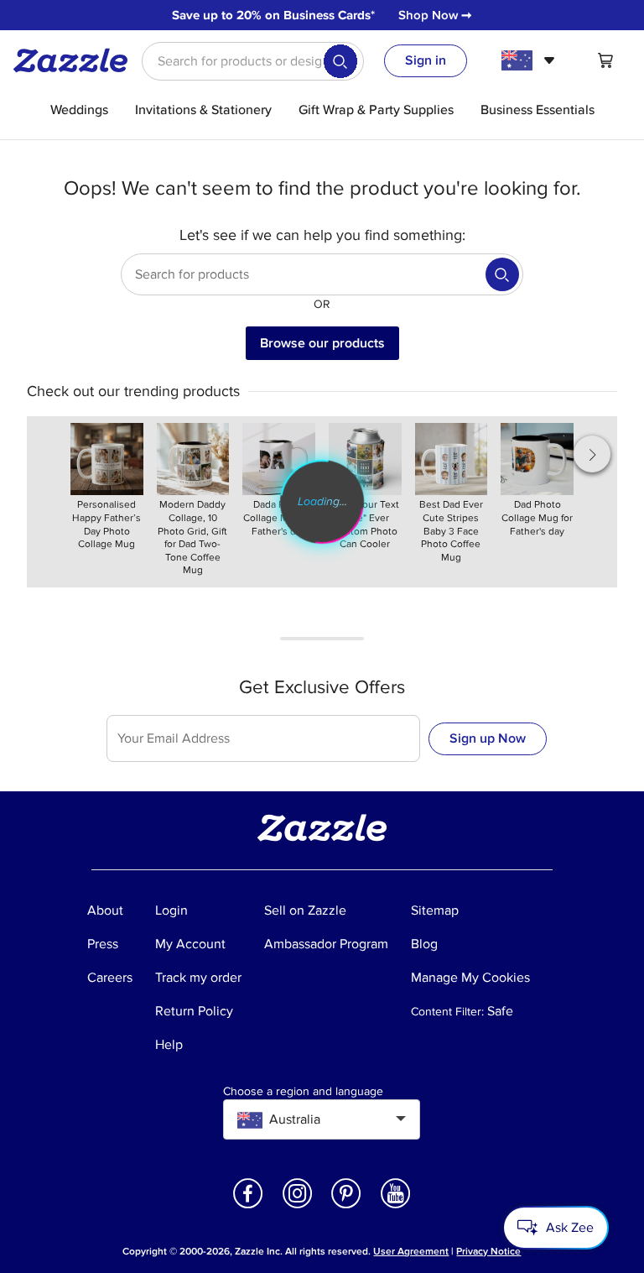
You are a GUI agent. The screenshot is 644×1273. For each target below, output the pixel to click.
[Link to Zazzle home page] (76, 60)
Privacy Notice (488, 1251)
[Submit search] (340, 61)
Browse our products (322, 343)
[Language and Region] (530, 60)
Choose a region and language (303, 1091)
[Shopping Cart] (605, 60)
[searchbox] (253, 61)
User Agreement (411, 1251)
